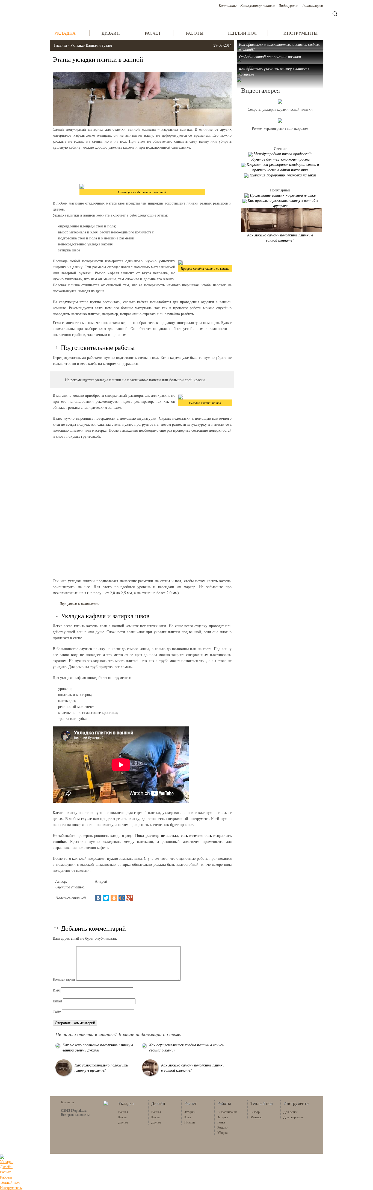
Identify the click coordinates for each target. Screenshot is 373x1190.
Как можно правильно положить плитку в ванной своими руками (98, 1047)
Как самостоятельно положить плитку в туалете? (101, 1067)
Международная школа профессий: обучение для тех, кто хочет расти (281, 156)
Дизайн (6, 1166)
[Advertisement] (142, 166)
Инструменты (11, 1187)
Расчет (5, 1171)
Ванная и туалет (99, 45)
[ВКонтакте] (98, 898)
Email (57, 1000)
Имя (56, 990)
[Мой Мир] (122, 898)
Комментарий (64, 979)
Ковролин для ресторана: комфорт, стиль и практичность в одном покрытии (283, 167)
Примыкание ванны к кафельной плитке (283, 195)
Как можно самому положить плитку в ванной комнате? (280, 237)
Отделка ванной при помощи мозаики (270, 56)
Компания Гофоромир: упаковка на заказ (283, 175)
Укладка (77, 45)
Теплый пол (10, 1182)
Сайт (57, 1011)
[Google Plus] (129, 898)
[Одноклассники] (114, 898)
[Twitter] (106, 898)
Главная (60, 45)
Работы (6, 1177)
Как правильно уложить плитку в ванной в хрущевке (283, 203)
